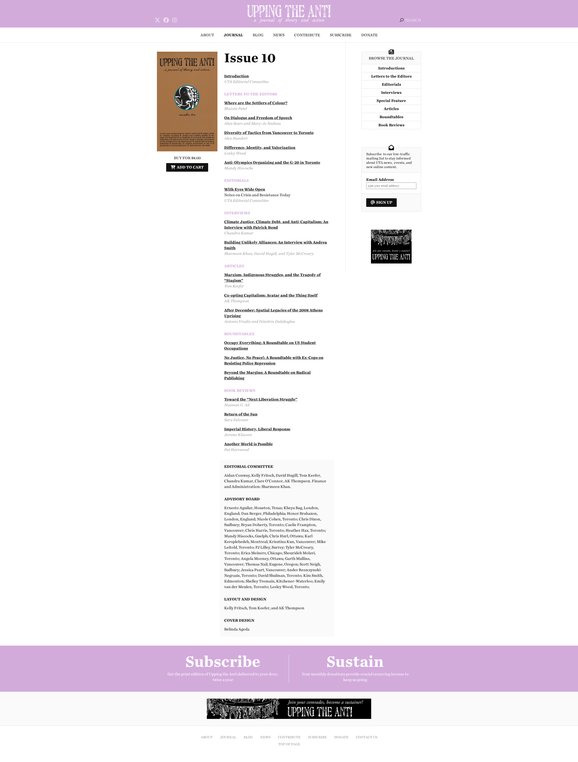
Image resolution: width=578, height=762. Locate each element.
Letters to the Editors (391, 76)
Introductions (391, 68)
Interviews (391, 92)
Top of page (289, 744)
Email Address (380, 180)
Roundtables (391, 117)
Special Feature (391, 101)
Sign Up (384, 202)
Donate (369, 35)
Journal (233, 35)
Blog (258, 35)
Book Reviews (391, 125)
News (278, 35)
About (207, 35)
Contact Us (366, 737)
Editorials (391, 84)
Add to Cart (190, 167)
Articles (391, 109)
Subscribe (341, 35)
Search (413, 20)
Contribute (307, 35)
